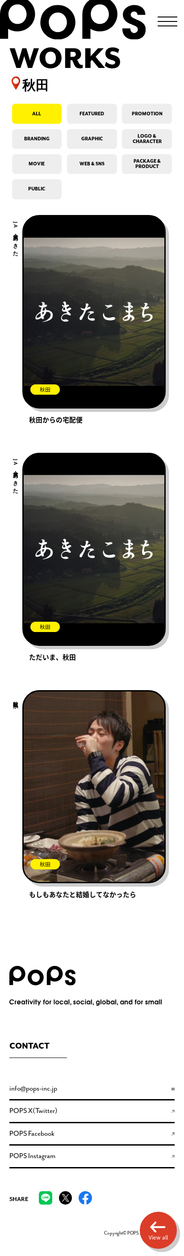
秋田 (45, 389)
